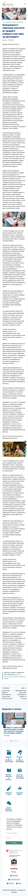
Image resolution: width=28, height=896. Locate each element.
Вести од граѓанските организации (12, 22)
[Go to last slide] (4, 726)
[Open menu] (24, 4)
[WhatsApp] (25, 454)
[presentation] (14, 719)
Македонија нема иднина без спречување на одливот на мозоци (20, 693)
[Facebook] (25, 442)
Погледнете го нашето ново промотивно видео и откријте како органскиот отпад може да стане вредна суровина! (14, 730)
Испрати (14, 843)
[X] (25, 445)
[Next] (23, 726)
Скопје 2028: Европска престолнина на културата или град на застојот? (7, 693)
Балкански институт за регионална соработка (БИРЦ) (14, 676)
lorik (5, 40)
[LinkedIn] (25, 448)
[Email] (25, 451)
